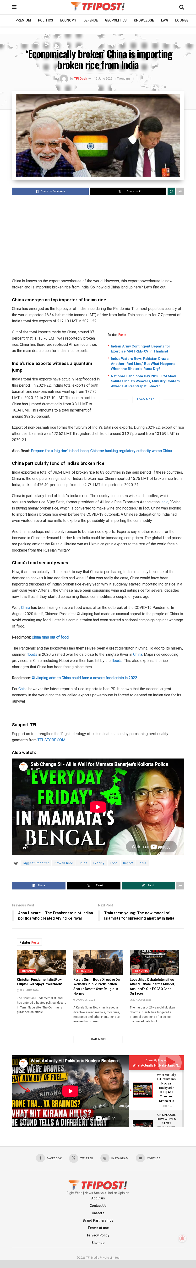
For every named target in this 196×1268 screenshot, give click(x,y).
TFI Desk (80, 78)
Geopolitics (116, 20)
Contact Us (98, 1205)
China (25, 607)
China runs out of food (50, 637)
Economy (68, 20)
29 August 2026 (28, 990)
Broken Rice (63, 863)
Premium (23, 20)
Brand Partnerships (98, 1220)
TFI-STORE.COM (51, 740)
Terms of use (98, 1227)
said (165, 502)
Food (114, 863)
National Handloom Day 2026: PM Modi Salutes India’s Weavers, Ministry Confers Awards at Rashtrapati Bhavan (145, 381)
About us (98, 1198)
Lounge (182, 20)
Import (128, 863)
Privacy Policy (98, 1235)
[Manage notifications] (182, 1238)
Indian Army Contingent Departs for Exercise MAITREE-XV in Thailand (140, 349)
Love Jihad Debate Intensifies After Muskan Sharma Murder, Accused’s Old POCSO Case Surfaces (152, 986)
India (142, 863)
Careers (98, 1213)
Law (164, 20)
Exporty (98, 863)
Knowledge (144, 20)
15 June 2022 (103, 78)
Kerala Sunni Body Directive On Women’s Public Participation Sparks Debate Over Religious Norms (96, 986)
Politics (45, 20)
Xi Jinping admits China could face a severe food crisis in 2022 (84, 678)
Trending (123, 78)
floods (32, 654)
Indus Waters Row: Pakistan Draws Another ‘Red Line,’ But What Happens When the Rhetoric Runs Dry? (143, 363)
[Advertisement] (98, 237)
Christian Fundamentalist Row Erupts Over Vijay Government (39, 982)
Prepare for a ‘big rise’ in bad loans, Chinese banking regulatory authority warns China (101, 451)
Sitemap (98, 1242)
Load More (145, 399)
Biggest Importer (36, 863)
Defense (90, 20)
